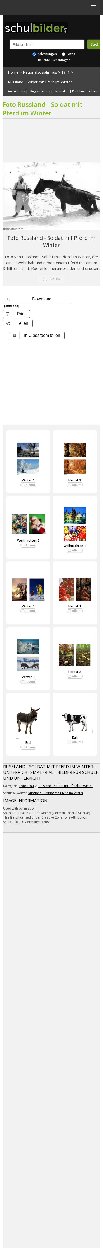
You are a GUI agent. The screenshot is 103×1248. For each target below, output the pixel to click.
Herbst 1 (74, 606)
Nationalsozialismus (40, 72)
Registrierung (40, 91)
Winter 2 (28, 606)
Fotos (70, 54)
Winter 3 (28, 677)
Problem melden (84, 91)
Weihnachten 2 (28, 540)
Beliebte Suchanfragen (54, 60)
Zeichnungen (46, 54)
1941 (65, 72)
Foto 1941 (26, 786)
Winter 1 (28, 480)
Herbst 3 (74, 480)
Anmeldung (16, 91)
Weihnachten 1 (75, 546)
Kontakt (61, 91)
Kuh (75, 737)
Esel (28, 742)
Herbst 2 (74, 672)
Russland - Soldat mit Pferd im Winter (40, 81)
